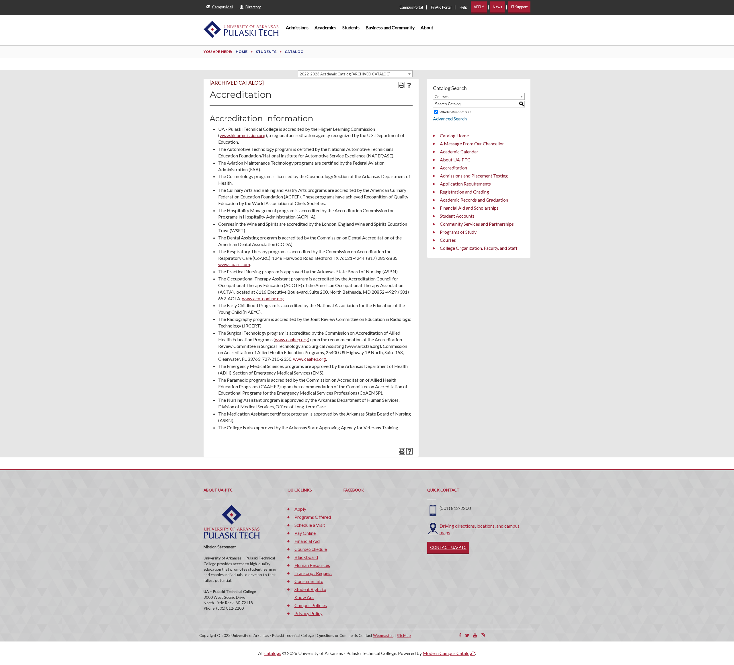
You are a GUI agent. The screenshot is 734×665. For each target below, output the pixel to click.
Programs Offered (312, 517)
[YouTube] (475, 635)
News (497, 7)
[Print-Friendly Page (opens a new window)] (402, 85)
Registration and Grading (464, 191)
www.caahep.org (291, 339)
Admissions (297, 27)
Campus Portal (411, 7)
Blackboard (306, 557)
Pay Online (305, 533)
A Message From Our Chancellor (472, 143)
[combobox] (355, 73)
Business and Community (390, 27)
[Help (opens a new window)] (409, 85)
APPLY (479, 7)
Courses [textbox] (441, 96)
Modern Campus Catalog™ (449, 653)
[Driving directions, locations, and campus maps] (433, 528)
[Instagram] (483, 635)
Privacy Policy (308, 613)
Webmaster (383, 635)
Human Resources (312, 565)
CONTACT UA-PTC (448, 547)
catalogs (272, 653)
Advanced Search (450, 118)
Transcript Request (313, 573)
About (427, 27)
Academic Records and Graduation (474, 199)
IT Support (519, 7)
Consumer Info (308, 581)
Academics (325, 27)
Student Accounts (457, 216)
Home (241, 52)
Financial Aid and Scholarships (469, 207)
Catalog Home (454, 135)
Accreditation (453, 167)
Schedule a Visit (309, 525)
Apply (300, 509)
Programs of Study (458, 232)
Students (351, 27)
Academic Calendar (459, 151)
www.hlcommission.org (243, 135)
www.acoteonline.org (263, 298)
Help (463, 7)
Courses (448, 240)
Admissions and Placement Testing (474, 175)
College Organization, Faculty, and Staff (479, 248)
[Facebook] (460, 635)
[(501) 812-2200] (433, 510)
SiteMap (404, 635)
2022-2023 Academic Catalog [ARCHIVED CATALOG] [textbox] (345, 74)
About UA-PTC (455, 159)
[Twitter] (467, 635)
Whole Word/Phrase (455, 112)
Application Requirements (465, 183)
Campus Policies (310, 605)
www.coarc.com (234, 264)
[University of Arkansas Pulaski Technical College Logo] (241, 26)
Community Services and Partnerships (477, 224)
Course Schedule (310, 549)
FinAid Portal (441, 7)
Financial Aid (307, 541)
